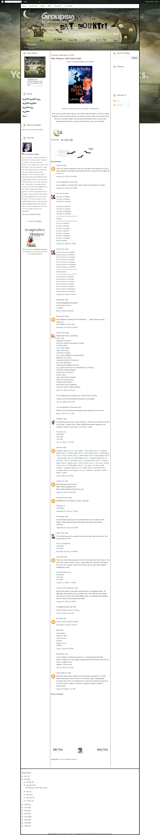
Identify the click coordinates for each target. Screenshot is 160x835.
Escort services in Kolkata (65, 252)
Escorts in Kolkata (62, 223)
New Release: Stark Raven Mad (36, 788)
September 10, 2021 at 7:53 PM (67, 511)
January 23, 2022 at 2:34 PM (66, 601)
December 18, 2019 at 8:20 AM (66, 327)
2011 (26, 817)
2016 (26, 779)
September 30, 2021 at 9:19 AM (67, 528)
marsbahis (97, 470)
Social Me (57, 6)
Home (24, 6)
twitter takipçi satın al (92, 453)
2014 (26, 807)
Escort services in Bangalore (66, 264)
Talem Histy (60, 533)
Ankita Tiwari (60, 333)
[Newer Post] (103, 752)
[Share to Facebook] (71, 140)
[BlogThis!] (67, 140)
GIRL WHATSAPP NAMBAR (66, 377)
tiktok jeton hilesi (99, 468)
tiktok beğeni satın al (81, 458)
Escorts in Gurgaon (62, 233)
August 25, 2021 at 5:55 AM (65, 492)
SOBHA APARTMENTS (64, 382)
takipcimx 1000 (61, 636)
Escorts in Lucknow (63, 228)
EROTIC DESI (61, 375)
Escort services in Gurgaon (65, 262)
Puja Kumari (60, 193)
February (29, 798)
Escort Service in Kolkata (65, 277)
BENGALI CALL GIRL (63, 358)
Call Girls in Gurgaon (63, 209)
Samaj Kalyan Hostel (63, 305)
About (43, 6)
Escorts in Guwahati (63, 238)
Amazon (65, 108)
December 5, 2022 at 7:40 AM (66, 625)
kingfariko (59, 419)
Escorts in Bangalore (63, 236)
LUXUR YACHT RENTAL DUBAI (67, 622)
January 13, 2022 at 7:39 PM (66, 583)
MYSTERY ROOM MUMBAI (66, 370)
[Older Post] (58, 752)
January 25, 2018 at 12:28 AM (66, 176)
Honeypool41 (60, 316)
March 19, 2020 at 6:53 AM (65, 390)
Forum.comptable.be (63, 543)
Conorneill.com (61, 432)
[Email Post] (62, 140)
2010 (26, 820)
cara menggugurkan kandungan (67, 407)
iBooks (71, 108)
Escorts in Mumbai (62, 226)
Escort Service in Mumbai (65, 279)
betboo (104, 470)
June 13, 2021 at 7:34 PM (65, 442)
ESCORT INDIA (61, 345)
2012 (26, 814)
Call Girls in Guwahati (63, 214)
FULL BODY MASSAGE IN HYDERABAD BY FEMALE (75, 368)
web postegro (60, 633)
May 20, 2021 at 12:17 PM (65, 413)
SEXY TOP (60, 338)
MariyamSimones (62, 497)
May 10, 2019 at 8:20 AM (64, 311)
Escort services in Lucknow (65, 257)
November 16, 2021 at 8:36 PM (66, 551)
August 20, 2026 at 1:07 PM (65, 689)
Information (60, 434)
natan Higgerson (61, 673)
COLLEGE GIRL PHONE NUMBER (68, 387)
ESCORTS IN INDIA (63, 353)
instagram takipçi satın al (64, 451)
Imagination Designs (40, 249)
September (30, 785)
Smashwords (94, 108)
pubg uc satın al (79, 470)
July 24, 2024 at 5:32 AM (64, 667)
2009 (26, 823)
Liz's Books (69, 6)
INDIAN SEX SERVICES (64, 372)
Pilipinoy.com (60, 506)
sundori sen (60, 481)
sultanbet (89, 470)
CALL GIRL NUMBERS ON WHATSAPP (70, 355)
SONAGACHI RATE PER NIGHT (67, 360)
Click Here (59, 437)
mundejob (59, 308)
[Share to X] (69, 140)
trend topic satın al (62, 460)
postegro (59, 641)
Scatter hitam (67, 664)
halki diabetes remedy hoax (65, 324)
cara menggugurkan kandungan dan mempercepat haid (74, 395)
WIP (49, 6)
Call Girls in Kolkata (63, 197)
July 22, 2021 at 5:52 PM (64, 476)
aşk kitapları (79, 451)
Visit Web (59, 439)
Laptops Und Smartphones (65, 588)
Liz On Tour (33, 6)
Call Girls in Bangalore (63, 211)
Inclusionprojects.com (63, 572)
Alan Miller (59, 557)
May (28, 791)
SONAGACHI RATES (63, 341)
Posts (117, 101)
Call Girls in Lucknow (63, 201)
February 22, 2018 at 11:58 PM (66, 188)
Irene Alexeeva (37, 254)
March (28, 795)
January (29, 801)
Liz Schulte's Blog (31, 154)
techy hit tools (61, 638)
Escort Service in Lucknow (65, 281)
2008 (26, 826)
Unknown (59, 165)
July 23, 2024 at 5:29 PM (64, 649)
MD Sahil (59, 618)
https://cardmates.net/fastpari (80, 678)
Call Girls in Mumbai (63, 199)
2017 (26, 776)
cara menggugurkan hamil (65, 182)
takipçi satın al (87, 468)
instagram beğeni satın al (98, 458)
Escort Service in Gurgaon (65, 286)
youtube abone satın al (75, 453)
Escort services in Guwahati (65, 267)
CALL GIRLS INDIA (63, 348)
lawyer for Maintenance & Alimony (67, 610)
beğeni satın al (73, 463)
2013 (26, 811)
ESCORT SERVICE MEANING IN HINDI (70, 343)
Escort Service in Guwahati (65, 291)
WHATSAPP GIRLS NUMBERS (67, 336)
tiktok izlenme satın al (70, 455)
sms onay (98, 463)
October (29, 782)
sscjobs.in (59, 173)
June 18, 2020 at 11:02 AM (65, 402)
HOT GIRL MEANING (63, 363)
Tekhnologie (60, 516)
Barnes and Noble (81, 108)
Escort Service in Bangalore (65, 289)
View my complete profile (31, 214)
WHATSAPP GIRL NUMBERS (66, 385)
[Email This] (65, 140)
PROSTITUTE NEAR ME (65, 380)
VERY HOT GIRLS (62, 350)
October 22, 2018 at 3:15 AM (66, 244)
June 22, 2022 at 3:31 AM (65, 613)
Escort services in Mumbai (65, 255)
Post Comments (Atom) (69, 759)
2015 (26, 804)
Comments (119, 105)
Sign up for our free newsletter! (32, 129)
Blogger (38, 221)
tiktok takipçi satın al (92, 451)
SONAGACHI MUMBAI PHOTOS (67, 365)
